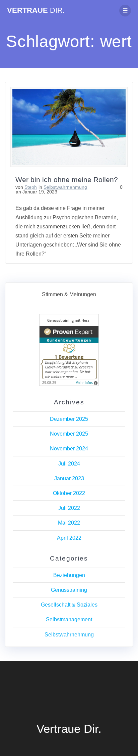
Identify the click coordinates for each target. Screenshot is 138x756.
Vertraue (36, 10)
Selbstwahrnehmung (65, 187)
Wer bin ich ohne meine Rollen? (66, 179)
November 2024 (69, 448)
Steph (30, 187)
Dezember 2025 (69, 419)
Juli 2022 (69, 508)
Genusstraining (69, 590)
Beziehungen (69, 575)
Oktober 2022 (69, 493)
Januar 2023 (69, 478)
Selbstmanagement (69, 619)
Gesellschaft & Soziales (69, 605)
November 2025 (69, 434)
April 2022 (69, 538)
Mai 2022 (69, 523)
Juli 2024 (69, 463)
